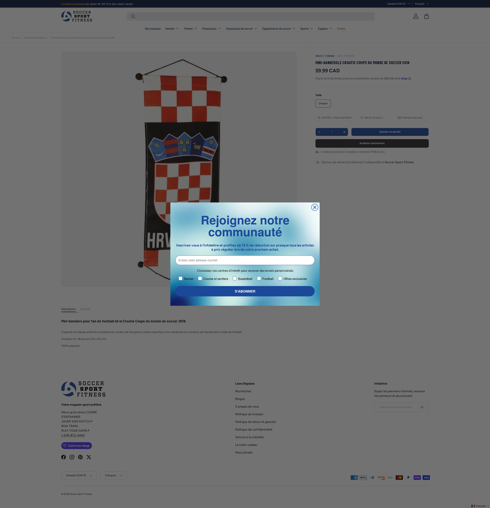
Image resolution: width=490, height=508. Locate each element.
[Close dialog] (314, 207)
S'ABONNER (245, 291)
